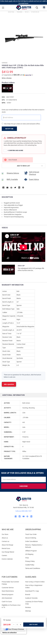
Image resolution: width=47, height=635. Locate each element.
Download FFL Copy (32, 591)
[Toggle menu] (3, 8)
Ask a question (9, 384)
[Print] (11, 187)
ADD (30, 624)
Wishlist (8, 620)
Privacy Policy (35, 561)
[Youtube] (23, 516)
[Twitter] (15, 187)
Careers (4, 555)
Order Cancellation (31, 541)
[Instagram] (19, 516)
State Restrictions (8, 591)
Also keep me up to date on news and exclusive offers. (22, 124)
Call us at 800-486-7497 (23, 511)
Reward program (7, 594)
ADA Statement (7, 598)
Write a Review (7, 78)
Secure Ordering (30, 538)
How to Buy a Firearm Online (34, 582)
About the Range (7, 545)
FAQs (27, 558)
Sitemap (28, 611)
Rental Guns (6, 548)
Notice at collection (9, 632)
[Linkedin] (19, 187)
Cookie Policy (35, 565)
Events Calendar (7, 559)
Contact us (5, 541)
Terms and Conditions (35, 568)
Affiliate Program (31, 551)
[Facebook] (3, 187)
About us (5, 538)
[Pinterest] (23, 187)
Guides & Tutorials (31, 598)
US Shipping (29, 554)
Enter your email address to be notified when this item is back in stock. (23, 111)
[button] (17, 75)
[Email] (7, 187)
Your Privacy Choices (16, 629)
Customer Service (8, 587)
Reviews (28, 607)
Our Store (5, 534)
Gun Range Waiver (8, 552)
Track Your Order (31, 534)
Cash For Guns (7, 601)
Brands (27, 594)
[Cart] (44, 7)
